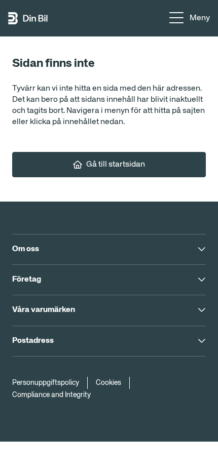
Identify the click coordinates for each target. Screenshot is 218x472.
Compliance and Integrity (51, 395)
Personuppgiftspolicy (45, 382)
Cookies (108, 382)
